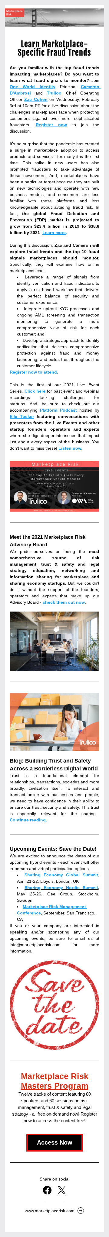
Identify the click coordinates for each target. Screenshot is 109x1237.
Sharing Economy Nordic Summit (61, 887)
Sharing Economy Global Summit (61, 874)
